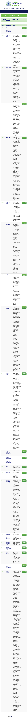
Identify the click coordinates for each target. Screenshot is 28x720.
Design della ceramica (8, 68)
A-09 (2, 307)
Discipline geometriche (8, 275)
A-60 (2, 565)
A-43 (2, 542)
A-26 (2, 472)
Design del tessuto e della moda (8, 139)
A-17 (2, 457)
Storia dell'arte (7, 553)
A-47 (2, 547)
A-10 (2, 373)
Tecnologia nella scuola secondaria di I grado (8, 567)
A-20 (2, 466)
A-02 (2, 35)
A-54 (2, 552)
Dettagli (24, 28)
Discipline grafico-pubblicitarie (8, 374)
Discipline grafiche (8, 307)
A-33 (2, 480)
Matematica (8, 472)
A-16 (2, 451)
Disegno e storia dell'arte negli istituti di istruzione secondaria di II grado (8, 460)
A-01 (2, 27)
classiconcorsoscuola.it (15, 716)
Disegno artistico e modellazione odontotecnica (8, 453)
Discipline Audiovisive (8, 223)
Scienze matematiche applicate (8, 548)
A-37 (2, 534)
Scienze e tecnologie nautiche (8, 543)
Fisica (7, 466)
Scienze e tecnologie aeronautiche (8, 481)
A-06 (2, 202)
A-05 (2, 137)
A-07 (2, 223)
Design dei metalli (8, 36)
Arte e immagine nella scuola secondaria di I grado (8, 30)
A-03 (2, 67)
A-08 (2, 274)
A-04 (2, 103)
